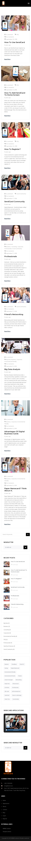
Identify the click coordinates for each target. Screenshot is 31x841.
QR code (7, 691)
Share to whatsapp (16, 695)
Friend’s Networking (13, 314)
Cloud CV (22, 664)
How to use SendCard (14, 42)
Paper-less (7, 684)
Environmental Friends (10, 676)
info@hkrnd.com (8, 786)
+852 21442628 (8, 783)
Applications (6, 804)
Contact (5, 810)
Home (4, 800)
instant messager (9, 680)
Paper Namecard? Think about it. (15, 489)
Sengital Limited (7, 832)
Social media (16, 699)
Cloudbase (14, 664)
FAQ (17, 35)
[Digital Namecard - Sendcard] (3, 3)
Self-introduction (16, 691)
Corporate (20, 247)
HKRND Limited (6, 829)
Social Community (21, 194)
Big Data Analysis (12, 369)
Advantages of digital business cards (14, 433)
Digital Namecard (15, 668)
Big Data (8, 360)
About (4, 807)
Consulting (14, 247)
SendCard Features (9, 646)
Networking (18, 680)
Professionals (8, 249)
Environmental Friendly (11, 362)
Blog (4, 813)
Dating (6, 668)
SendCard (7, 695)
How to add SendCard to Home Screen (14, 94)
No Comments (10, 37)
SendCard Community (14, 202)
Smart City (7, 699)
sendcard (10, 35)
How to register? (12, 149)
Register (5, 819)
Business (8, 247)
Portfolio (7, 688)
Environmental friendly (10, 672)
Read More (7, 59)
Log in (4, 816)
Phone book (16, 684)
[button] (11, 726)
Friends (20, 676)
